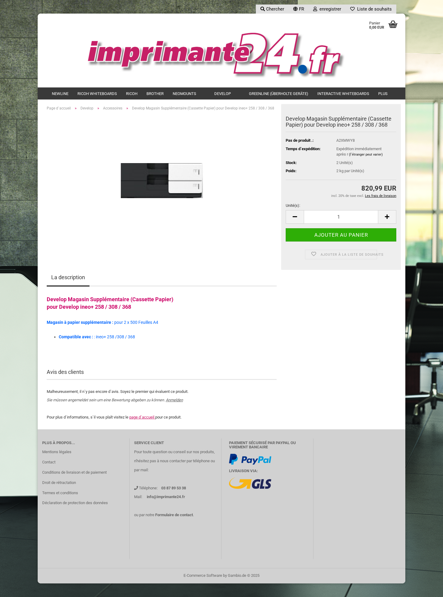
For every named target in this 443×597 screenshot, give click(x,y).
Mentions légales (56, 452)
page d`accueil (142, 417)
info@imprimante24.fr (166, 496)
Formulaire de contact (174, 515)
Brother (155, 93)
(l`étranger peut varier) (366, 154)
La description (68, 277)
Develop (222, 93)
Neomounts (184, 93)
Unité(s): (293, 205)
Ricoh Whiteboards (97, 93)
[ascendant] (426, 587)
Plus (383, 93)
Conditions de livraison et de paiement (74, 472)
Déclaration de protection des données (75, 503)
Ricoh (131, 93)
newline (60, 93)
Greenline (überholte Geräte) (278, 93)
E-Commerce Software (203, 575)
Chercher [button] (274, 9)
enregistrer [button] (329, 9)
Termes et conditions (60, 493)
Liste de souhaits (373, 9)
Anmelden (174, 400)
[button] (299, 9)
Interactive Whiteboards (343, 93)
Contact (48, 462)
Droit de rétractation (59, 482)
